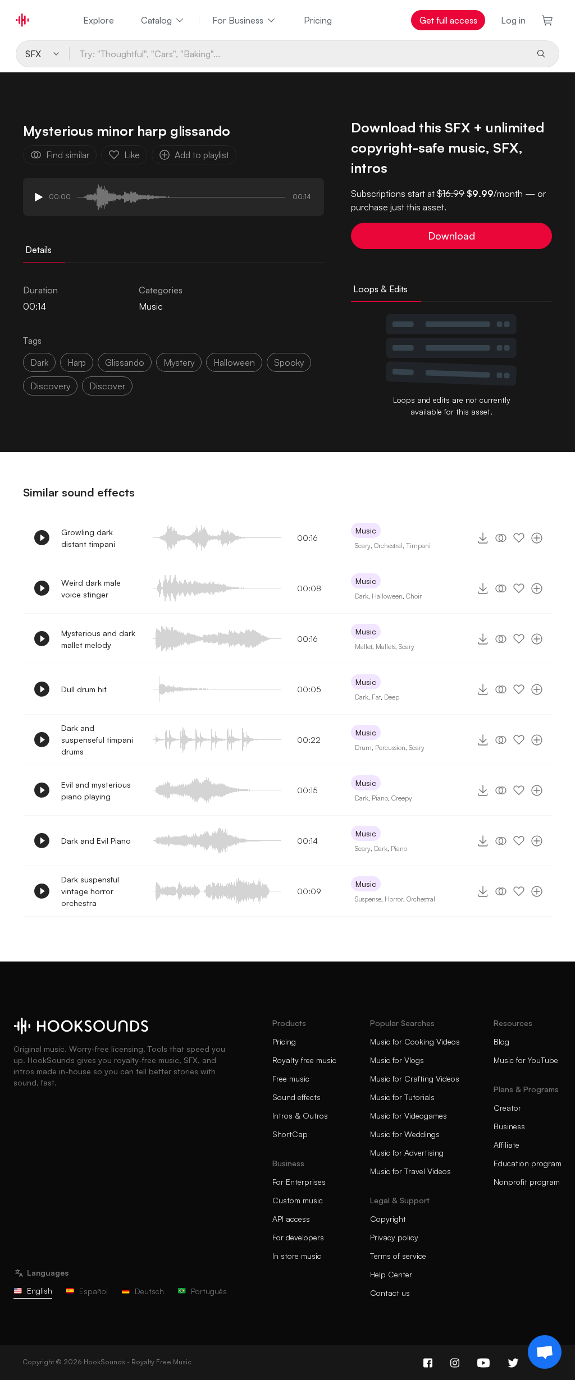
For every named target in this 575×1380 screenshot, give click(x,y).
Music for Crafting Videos (414, 1078)
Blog (501, 1041)
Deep (391, 697)
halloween (234, 362)
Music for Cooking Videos (415, 1041)
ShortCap (290, 1134)
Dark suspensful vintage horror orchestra (90, 891)
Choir (414, 596)
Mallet (363, 646)
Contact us (390, 1293)
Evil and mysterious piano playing (96, 790)
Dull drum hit (84, 689)
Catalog (156, 20)
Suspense (368, 899)
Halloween (387, 596)
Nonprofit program (527, 1181)
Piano (380, 798)
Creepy (401, 798)
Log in (513, 20)
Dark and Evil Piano (96, 840)
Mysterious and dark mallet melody (98, 639)
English (39, 1290)
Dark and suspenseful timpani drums (97, 739)
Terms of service (398, 1256)
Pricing (318, 20)
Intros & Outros (300, 1115)
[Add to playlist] (537, 538)
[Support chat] (545, 1352)
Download (451, 235)
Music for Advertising (407, 1152)
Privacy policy (394, 1237)
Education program (528, 1163)
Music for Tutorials (402, 1097)
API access (291, 1218)
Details (38, 249)
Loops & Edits (380, 289)
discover (107, 386)
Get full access (448, 20)
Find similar (67, 154)
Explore (98, 20)
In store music (296, 1256)
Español (93, 1291)
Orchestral (388, 545)
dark (39, 362)
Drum (363, 747)
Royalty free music (304, 1060)
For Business (237, 20)
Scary (363, 545)
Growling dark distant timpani (88, 538)
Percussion (390, 747)
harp (76, 362)
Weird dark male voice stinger (91, 588)
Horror (394, 899)
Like (132, 154)
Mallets (385, 646)
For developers (298, 1237)
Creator (507, 1107)
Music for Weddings (405, 1134)
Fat (376, 697)
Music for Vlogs (397, 1060)
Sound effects (296, 1097)
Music (151, 306)
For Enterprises (299, 1181)
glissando (124, 362)
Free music (290, 1078)
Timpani (418, 545)
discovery (50, 386)
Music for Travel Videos (410, 1171)
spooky (289, 362)
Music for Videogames (408, 1115)
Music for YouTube (526, 1060)
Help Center (391, 1274)
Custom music (297, 1200)
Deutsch (149, 1291)
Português (209, 1291)
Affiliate (506, 1144)
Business (509, 1126)
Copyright (388, 1218)
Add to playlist (202, 154)
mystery (178, 362)
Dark (361, 596)
